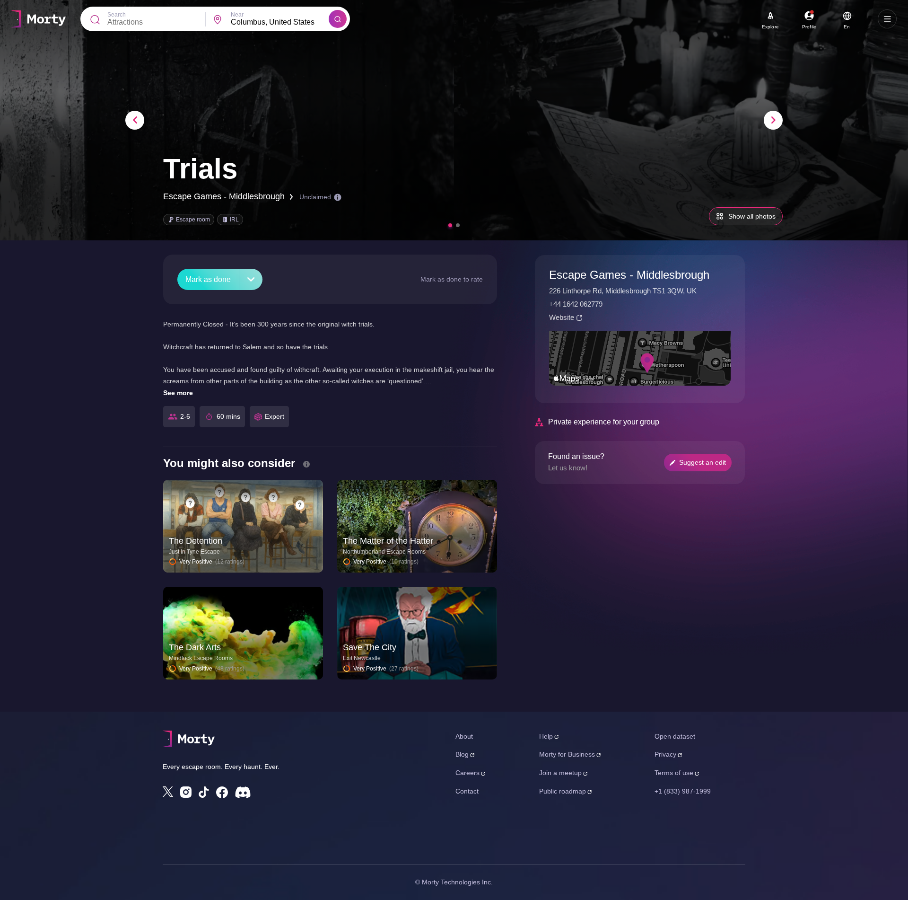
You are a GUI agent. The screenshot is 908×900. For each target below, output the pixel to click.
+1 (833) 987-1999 (683, 791)
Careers (467, 772)
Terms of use (674, 772)
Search (116, 14)
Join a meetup (560, 772)
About (464, 736)
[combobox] (280, 22)
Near (237, 14)
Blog (462, 754)
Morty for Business (567, 754)
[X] (168, 791)
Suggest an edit (702, 462)
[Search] (338, 19)
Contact (467, 791)
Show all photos (752, 216)
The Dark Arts (195, 647)
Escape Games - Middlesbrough (224, 196)
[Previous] (134, 120)
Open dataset (675, 736)
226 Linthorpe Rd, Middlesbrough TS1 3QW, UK (623, 291)
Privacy (665, 754)
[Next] (773, 120)
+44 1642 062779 (575, 304)
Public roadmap (562, 791)
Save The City (369, 647)
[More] (250, 279)
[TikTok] (204, 792)
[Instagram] (186, 792)
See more (178, 393)
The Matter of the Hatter (388, 541)
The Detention (195, 541)
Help (546, 736)
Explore (770, 26)
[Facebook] (222, 792)
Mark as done (208, 279)
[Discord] (243, 792)
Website (561, 317)
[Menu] (887, 18)
